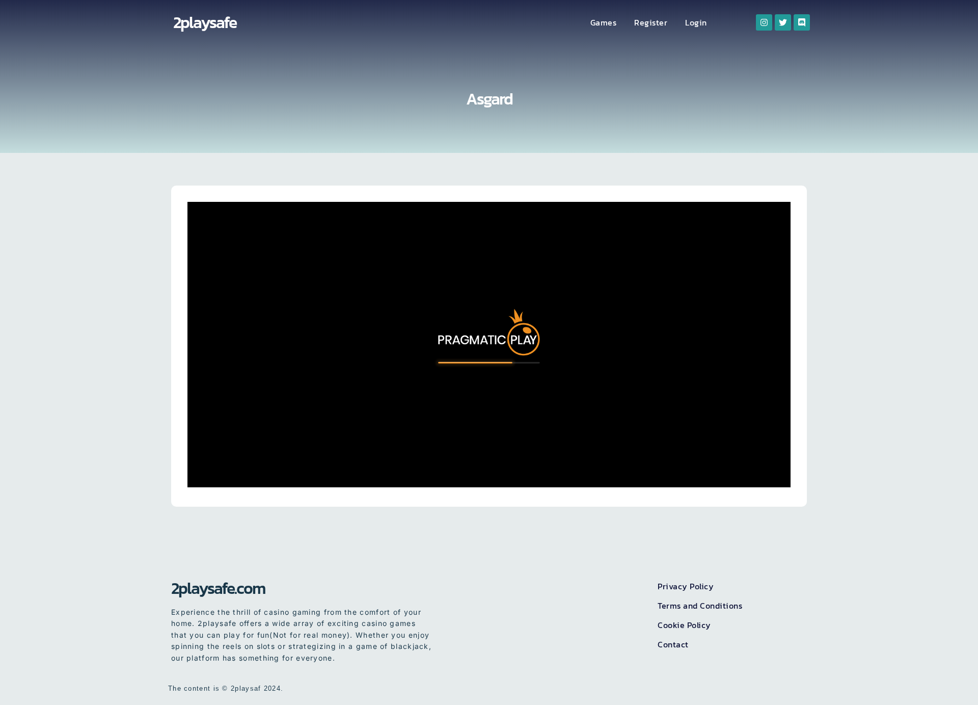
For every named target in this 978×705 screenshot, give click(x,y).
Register (650, 22)
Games (603, 22)
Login (696, 22)
